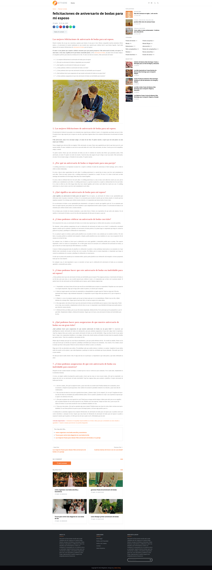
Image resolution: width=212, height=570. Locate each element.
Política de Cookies (101, 543)
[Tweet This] (57, 27)
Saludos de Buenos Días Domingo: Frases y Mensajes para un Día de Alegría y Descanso (146, 62)
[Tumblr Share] (67, 27)
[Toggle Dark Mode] (155, 3)
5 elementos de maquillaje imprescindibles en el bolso (80, 420)
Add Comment (62, 463)
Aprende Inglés (137, 11)
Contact (98, 546)
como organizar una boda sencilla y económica (71, 432)
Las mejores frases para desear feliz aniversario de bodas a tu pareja (78, 438)
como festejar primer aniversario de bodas (105, 517)
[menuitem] (72, 3)
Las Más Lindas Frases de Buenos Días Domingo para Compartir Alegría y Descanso (145, 88)
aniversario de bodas (78, 47)
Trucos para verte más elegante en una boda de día (72, 435)
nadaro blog (117, 568)
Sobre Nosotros (100, 548)
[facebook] (149, 3)
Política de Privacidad (102, 541)
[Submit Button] (150, 559)
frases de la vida (149, 20)
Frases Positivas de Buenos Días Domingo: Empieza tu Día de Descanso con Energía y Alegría (146, 80)
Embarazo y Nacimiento (139, 28)
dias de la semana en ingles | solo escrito (146, 13)
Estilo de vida (142, 20)
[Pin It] (60, 27)
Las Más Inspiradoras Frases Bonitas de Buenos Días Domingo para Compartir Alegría (145, 72)
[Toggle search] (157, 2)
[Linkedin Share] (64, 27)
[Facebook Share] (54, 27)
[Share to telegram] (74, 27)
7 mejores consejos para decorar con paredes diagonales (73, 422)
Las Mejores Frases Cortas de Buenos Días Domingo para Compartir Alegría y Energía (146, 96)
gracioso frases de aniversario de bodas (104, 490)
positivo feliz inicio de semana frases (144, 22)
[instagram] (151, 3)
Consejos (136, 20)
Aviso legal (99, 538)
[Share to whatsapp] (70, 27)
